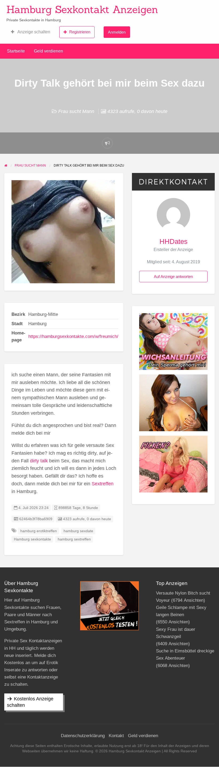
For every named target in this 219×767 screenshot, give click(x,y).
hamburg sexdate (78, 531)
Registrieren (79, 32)
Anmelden (117, 32)
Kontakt (116, 735)
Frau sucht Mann (76, 111)
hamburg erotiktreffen (38, 531)
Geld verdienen (48, 51)
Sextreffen (103, 483)
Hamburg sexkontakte (32, 539)
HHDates (173, 241)
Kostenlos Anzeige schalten (30, 702)
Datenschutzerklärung (83, 735)
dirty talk (39, 460)
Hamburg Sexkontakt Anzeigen (82, 9)
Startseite (16, 51)
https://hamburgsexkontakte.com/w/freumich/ (73, 336)
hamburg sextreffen (74, 539)
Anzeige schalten (33, 32)
